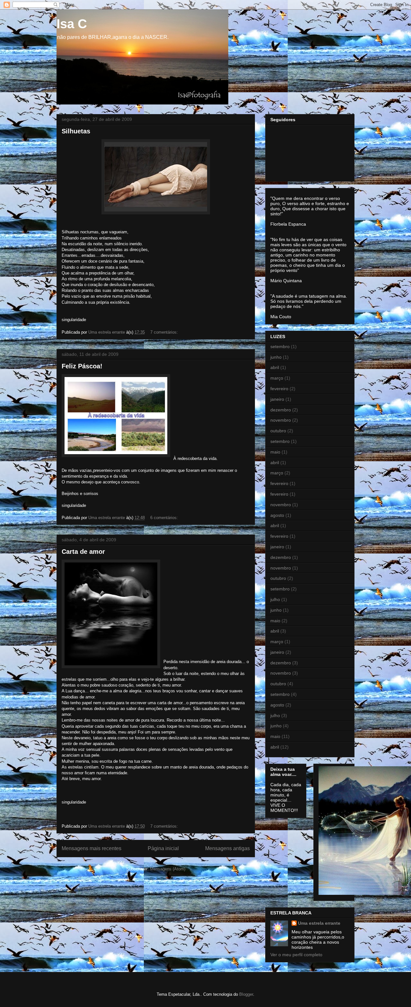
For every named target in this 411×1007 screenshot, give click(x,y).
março (276, 378)
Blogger (246, 994)
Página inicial (163, 848)
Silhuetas (76, 131)
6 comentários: (164, 517)
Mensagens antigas (227, 848)
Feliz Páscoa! (82, 366)
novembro (280, 420)
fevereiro (279, 388)
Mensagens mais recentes (91, 848)
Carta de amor (83, 551)
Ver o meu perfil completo (296, 954)
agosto (277, 515)
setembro (280, 346)
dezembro (280, 409)
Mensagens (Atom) (167, 869)
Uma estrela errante (319, 923)
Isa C (72, 24)
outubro (278, 430)
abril (274, 367)
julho (275, 599)
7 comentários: (164, 332)
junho (276, 357)
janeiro (277, 399)
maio (275, 451)
